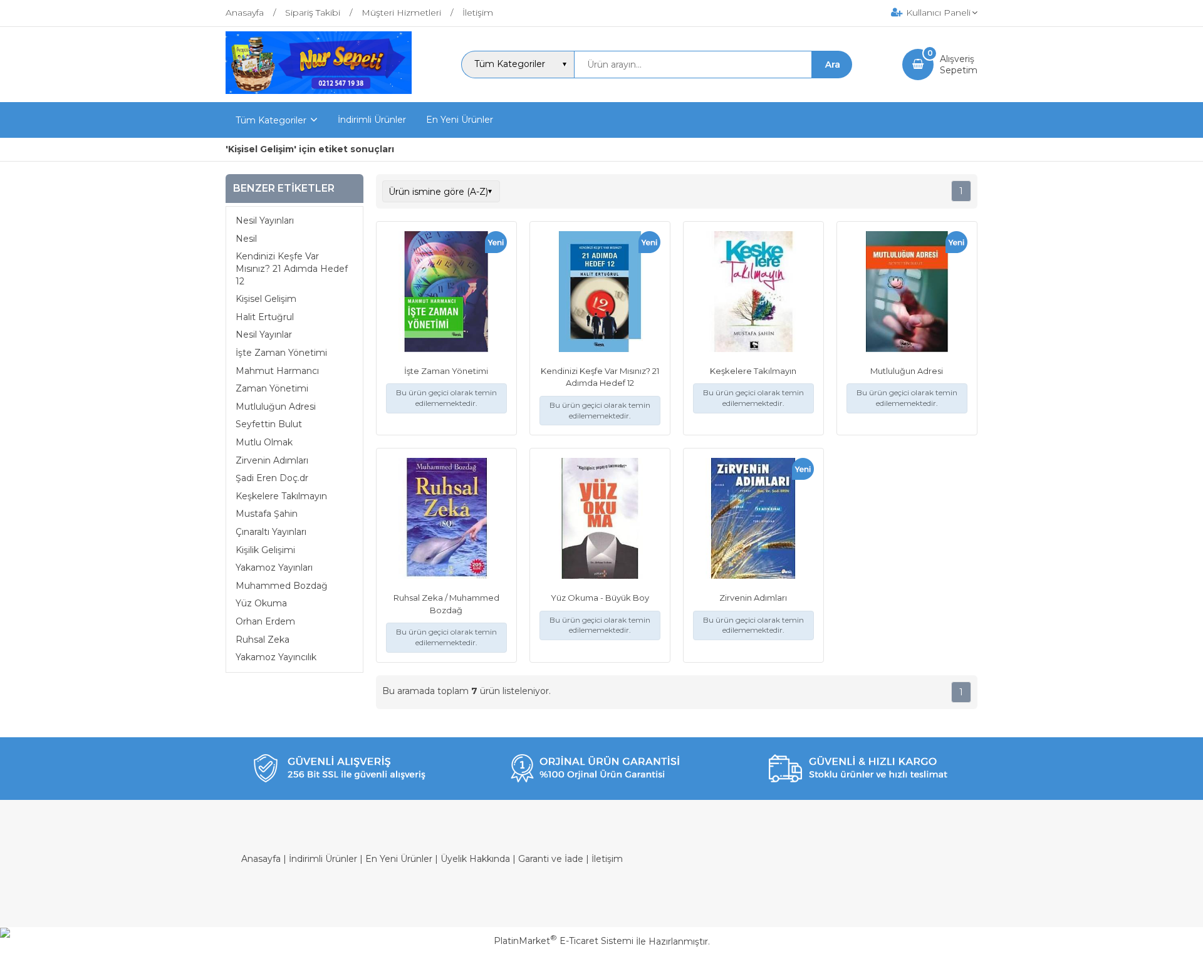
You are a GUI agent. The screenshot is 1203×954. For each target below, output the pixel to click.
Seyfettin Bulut (269, 424)
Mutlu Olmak (264, 442)
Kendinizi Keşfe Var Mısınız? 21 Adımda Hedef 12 (292, 269)
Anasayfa (261, 858)
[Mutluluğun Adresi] (906, 293)
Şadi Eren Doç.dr (272, 478)
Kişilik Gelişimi (265, 550)
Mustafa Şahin (267, 514)
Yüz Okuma (261, 603)
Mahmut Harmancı (277, 370)
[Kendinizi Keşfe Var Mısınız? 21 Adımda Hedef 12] (599, 293)
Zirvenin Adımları (272, 460)
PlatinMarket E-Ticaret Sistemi (563, 940)
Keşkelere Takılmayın (281, 496)
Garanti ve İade (550, 858)
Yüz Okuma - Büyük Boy (600, 598)
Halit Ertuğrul (265, 317)
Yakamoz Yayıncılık (276, 657)
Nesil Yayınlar (264, 335)
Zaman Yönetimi (272, 389)
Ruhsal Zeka (262, 639)
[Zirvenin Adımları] (753, 520)
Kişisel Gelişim (266, 299)
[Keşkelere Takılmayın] (753, 293)
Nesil (246, 238)
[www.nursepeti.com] (319, 90)
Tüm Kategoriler (271, 120)
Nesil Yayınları (265, 221)
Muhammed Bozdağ (282, 585)
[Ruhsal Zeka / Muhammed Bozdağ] (446, 520)
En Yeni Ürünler (398, 858)
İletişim (607, 858)
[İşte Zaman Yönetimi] (446, 293)
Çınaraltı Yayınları (271, 531)
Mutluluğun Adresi (276, 406)
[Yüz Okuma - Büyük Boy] (599, 520)
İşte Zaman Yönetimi (281, 352)
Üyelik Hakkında (475, 858)
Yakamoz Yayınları (274, 567)
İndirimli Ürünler (323, 858)
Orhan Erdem (265, 621)
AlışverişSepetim (958, 64)
